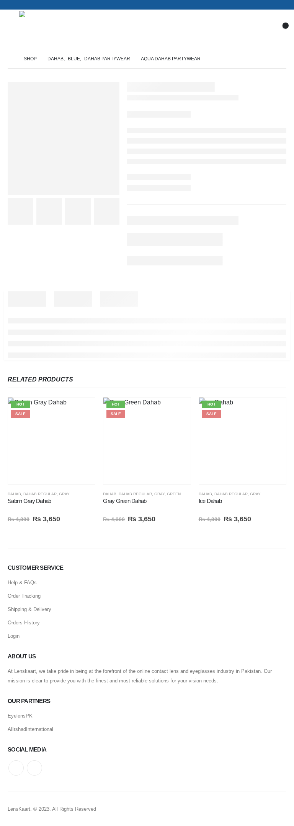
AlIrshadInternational (30, 729)
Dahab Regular (40, 494)
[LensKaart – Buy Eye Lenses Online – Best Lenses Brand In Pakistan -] (40, 29)
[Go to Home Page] (10, 59)
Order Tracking (24, 596)
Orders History (24, 623)
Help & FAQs (22, 582)
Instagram (34, 768)
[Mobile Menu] (13, 29)
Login (14, 636)
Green (174, 494)
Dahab (14, 494)
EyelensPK (20, 716)
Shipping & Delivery (29, 609)
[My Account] (260, 29)
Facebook (16, 768)
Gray (64, 494)
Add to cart (82, 410)
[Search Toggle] (240, 29)
